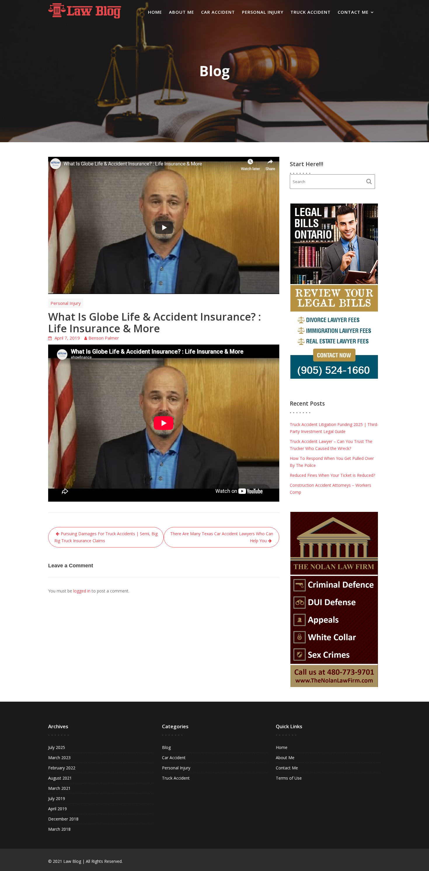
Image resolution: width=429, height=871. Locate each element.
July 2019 (56, 798)
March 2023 (59, 757)
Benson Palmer (103, 338)
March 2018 (59, 829)
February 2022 (61, 768)
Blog (166, 747)
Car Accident (218, 12)
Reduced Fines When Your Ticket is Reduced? (332, 475)
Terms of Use (289, 778)
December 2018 (63, 819)
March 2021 (59, 788)
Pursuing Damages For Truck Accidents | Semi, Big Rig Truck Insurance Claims (106, 537)
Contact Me (353, 12)
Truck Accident (310, 12)
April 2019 (57, 808)
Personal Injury (262, 12)
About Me (181, 12)
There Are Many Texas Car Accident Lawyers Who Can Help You (221, 537)
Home (155, 12)
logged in (81, 591)
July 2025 (56, 747)
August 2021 (60, 778)
